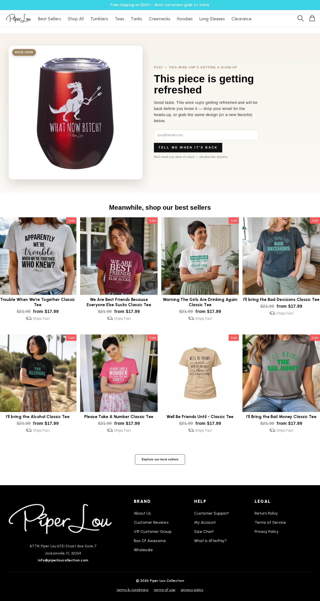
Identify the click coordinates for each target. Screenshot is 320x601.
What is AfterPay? (210, 540)
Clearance (241, 18)
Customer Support (211, 513)
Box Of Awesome (150, 540)
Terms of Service (270, 522)
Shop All (76, 18)
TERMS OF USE (164, 590)
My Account (205, 522)
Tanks (136, 18)
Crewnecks (159, 18)
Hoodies (185, 18)
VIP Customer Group (153, 531)
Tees (120, 18)
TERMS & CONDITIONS (132, 590)
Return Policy (266, 513)
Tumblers (99, 18)
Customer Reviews (151, 522)
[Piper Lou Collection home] (63, 518)
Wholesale (143, 549)
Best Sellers (49, 18)
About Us (142, 513)
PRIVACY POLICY (192, 590)
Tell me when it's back (188, 147)
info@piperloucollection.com (63, 560)
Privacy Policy (266, 531)
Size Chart (204, 531)
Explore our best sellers (160, 459)
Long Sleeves (212, 18)
